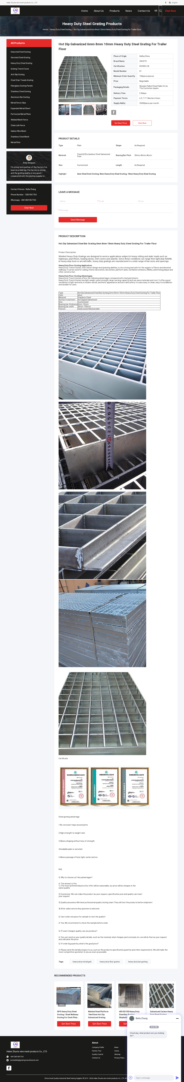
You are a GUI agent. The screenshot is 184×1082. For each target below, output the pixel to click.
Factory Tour (96, 1051)
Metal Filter (15, 142)
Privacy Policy (119, 1058)
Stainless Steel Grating (21, 91)
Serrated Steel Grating (20, 57)
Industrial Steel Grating (21, 52)
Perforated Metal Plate (21, 114)
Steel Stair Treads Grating (22, 80)
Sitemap (117, 1054)
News (116, 1047)
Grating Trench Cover (20, 69)
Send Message (78, 219)
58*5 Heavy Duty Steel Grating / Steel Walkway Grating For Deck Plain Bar (67, 1014)
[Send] (177, 1078)
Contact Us (96, 1058)
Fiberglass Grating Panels (22, 86)
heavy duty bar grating (137, 962)
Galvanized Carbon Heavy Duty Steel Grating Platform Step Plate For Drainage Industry (161, 1014)
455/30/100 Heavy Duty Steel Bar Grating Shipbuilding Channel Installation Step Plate (129, 1014)
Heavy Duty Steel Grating (61, 29)
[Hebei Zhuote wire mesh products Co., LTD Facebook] (166, 2)
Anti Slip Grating (18, 74)
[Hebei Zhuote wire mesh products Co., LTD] (15, 11)
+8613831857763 (28, 200)
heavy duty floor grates (110, 962)
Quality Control (97, 1054)
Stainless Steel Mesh (20, 137)
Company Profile (98, 1047)
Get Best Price (120, 123)
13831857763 (31, 195)
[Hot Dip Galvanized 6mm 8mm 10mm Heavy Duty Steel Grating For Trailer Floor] (83, 78)
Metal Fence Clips (18, 103)
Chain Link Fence (18, 125)
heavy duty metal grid (82, 962)
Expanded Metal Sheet (20, 108)
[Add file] (131, 1078)
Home (45, 29)
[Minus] (177, 1018)
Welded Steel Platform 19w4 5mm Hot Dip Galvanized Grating (98, 1014)
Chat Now (29, 207)
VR (155, 10)
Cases (116, 1051)
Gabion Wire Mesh (18, 131)
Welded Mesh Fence (19, 120)
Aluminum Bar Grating (20, 97)
